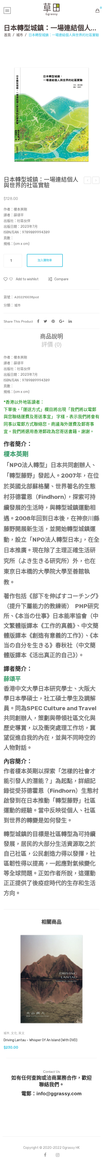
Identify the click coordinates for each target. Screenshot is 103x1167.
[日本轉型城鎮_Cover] (51, 114)
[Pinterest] (53, 321)
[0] (97, 10)
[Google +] (61, 321)
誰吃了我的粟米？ (88, 181)
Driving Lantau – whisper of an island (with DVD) (40, 1040)
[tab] (51, 336)
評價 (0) (51, 344)
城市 (19, 35)
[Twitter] (45, 321)
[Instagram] (57, 1154)
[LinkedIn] (70, 321)
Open (7, 10)
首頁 (7, 35)
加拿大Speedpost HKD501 (96, 181)
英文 (21, 1033)
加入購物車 (45, 260)
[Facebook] (38, 321)
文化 (14, 1033)
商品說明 (51, 336)
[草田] (51, 9)
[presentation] (8, 990)
